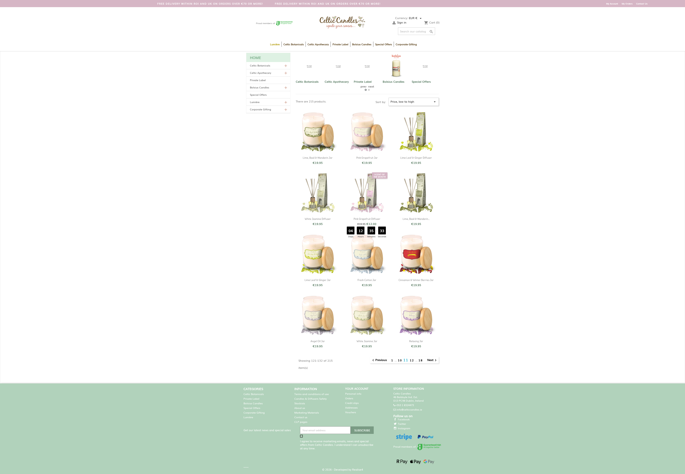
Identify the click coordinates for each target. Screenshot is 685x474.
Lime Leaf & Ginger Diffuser (416, 157)
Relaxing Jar (416, 341)
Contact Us (642, 3)
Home (255, 57)
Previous (379, 360)
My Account (612, 3)
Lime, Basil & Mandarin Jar (318, 157)
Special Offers (383, 44)
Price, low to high (413, 101)
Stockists (299, 403)
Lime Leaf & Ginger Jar (318, 280)
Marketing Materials (306, 412)
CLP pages (300, 422)
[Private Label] (367, 66)
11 (406, 359)
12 (412, 360)
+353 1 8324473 (404, 405)
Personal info (353, 393)
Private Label (340, 44)
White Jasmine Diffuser (318, 219)
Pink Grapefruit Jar (367, 157)
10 (400, 360)
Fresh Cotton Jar (366, 280)
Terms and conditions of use (311, 394)
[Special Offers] (425, 66)
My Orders (627, 3)
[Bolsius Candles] (396, 66)
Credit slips (352, 403)
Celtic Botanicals (293, 44)
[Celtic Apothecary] (338, 66)
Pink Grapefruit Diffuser (367, 219)
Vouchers (350, 412)
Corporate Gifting (406, 44)
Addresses (351, 407)
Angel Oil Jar (318, 341)
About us (299, 408)
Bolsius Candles (361, 44)
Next (432, 360)
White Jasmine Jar (367, 341)
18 (420, 360)
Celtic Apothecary (318, 44)
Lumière (275, 44)
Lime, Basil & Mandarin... (416, 219)
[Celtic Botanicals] (309, 66)
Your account (356, 388)
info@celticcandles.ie (409, 409)
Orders (349, 398)
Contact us (300, 417)
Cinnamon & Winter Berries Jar (416, 280)
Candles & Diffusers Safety (310, 398)
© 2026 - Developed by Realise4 (342, 469)
